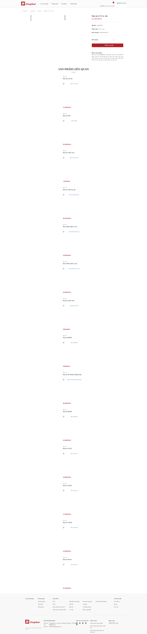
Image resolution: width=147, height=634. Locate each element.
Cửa (54, 601)
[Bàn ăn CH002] (73, 537)
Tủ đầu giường (87, 607)
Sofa (54, 604)
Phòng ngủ (41, 607)
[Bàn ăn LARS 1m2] (73, 167)
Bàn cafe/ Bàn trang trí (59, 607)
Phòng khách (41, 601)
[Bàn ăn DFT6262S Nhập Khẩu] (73, 389)
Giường (85, 604)
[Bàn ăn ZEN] (73, 130)
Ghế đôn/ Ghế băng (101, 601)
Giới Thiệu (117, 601)
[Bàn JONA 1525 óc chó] (73, 278)
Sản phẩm (64, 3)
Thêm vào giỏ (108, 45)
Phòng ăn (40, 604)
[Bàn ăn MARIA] (73, 352)
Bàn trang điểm (87, 609)
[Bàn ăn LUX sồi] (73, 93)
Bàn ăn (39, 11)
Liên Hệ (116, 607)
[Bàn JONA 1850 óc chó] (73, 241)
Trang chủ (24, 11)
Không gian (55, 3)
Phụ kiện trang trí (87, 601)
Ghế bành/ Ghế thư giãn (59, 609)
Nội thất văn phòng (74, 601)
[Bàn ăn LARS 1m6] (73, 315)
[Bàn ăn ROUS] (73, 574)
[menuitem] (44, 4)
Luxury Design (44, 3)
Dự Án (115, 604)
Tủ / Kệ (71, 609)
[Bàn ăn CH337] (73, 463)
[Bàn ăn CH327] (73, 500)
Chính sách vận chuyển (96, 623)
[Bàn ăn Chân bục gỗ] (73, 204)
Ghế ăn (71, 604)
